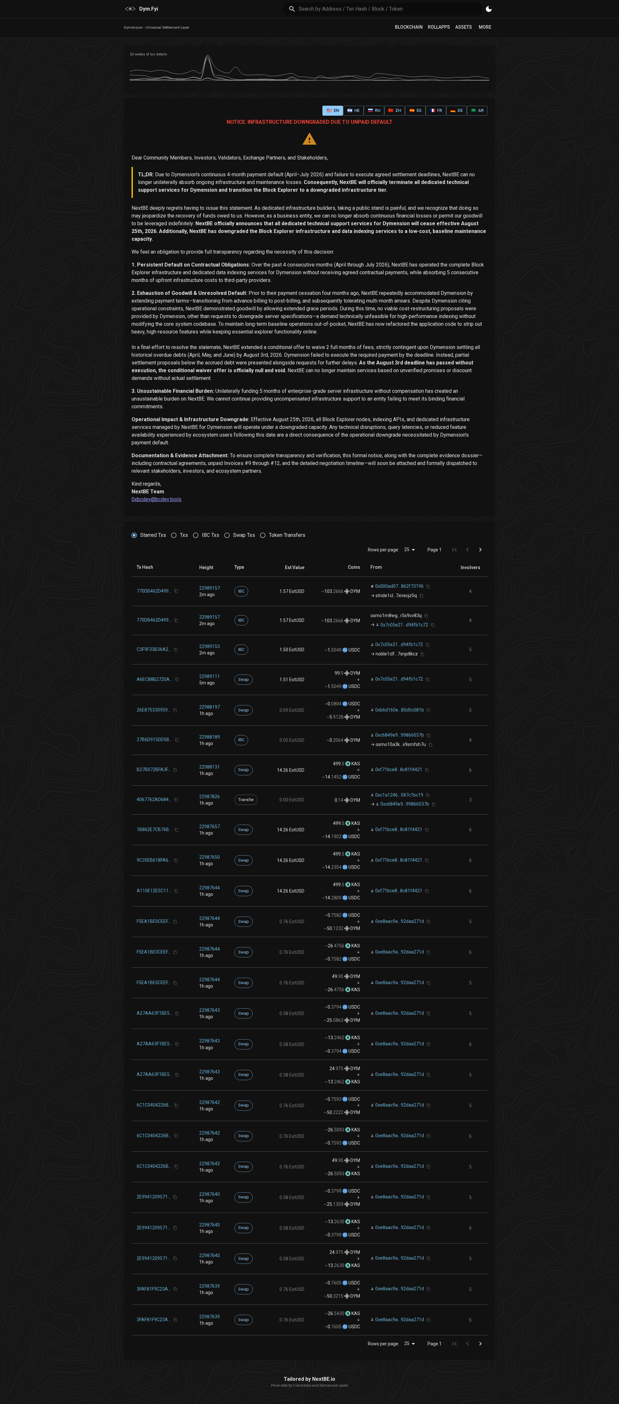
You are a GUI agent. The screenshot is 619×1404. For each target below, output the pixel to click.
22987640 (209, 1194)
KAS (355, 763)
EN (333, 110)
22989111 (209, 676)
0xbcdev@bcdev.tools (157, 499)
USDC (354, 650)
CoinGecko (302, 1385)
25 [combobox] (406, 549)
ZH (394, 110)
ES (415, 110)
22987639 (209, 1286)
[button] (206, 567)
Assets (463, 27)
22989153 (209, 646)
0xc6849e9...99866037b (399, 735)
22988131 (209, 767)
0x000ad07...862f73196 (399, 586)
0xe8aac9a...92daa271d (399, 921)
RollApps (439, 27)
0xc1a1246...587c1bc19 (399, 795)
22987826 (209, 796)
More (485, 27)
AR (477, 110)
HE (353, 110)
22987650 (209, 857)
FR (436, 110)
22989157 (209, 588)
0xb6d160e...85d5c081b (399, 709)
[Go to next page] (480, 549)
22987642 (209, 1102)
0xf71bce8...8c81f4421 (398, 769)
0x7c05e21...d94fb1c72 (404, 624)
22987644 (209, 887)
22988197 (209, 707)
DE (456, 110)
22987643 (209, 1010)
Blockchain (409, 27)
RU (374, 110)
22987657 (209, 826)
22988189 (209, 737)
